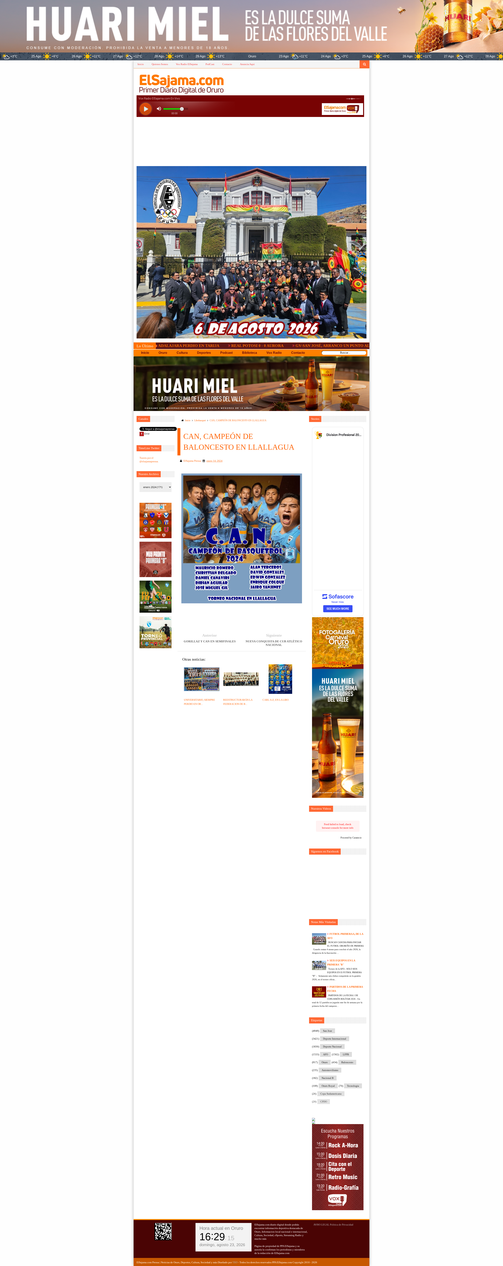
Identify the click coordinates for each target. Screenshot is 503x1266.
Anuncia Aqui (247, 64)
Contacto (227, 64)
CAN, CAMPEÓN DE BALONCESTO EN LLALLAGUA (238, 420)
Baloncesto (347, 1062)
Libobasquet (200, 420)
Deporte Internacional (334, 1038)
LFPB (346, 1054)
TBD (235, 1262)
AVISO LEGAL (321, 1224)
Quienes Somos (160, 64)
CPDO (323, 1101)
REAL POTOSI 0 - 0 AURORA (189, 345)
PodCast (210, 64)
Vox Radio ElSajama (187, 64)
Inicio (141, 64)
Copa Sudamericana (330, 1093)
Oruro (325, 1062)
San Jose (327, 1030)
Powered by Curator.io (351, 838)
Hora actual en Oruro (221, 1228)
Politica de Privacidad (341, 1224)
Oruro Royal (328, 1085)
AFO (325, 1054)
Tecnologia (353, 1085)
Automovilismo (330, 1070)
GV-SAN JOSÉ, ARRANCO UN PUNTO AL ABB (268, 345)
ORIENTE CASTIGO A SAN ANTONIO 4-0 (359, 345)
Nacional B (328, 1078)
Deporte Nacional (332, 1046)
